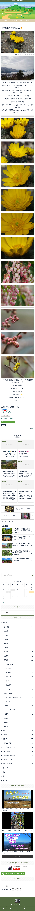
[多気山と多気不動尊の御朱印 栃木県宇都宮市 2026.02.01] (17, 799)
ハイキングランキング (7, 418)
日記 (4, 425)
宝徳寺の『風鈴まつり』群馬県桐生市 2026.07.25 (17, 830)
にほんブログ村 (6, 412)
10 (8, 592)
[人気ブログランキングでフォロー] (8, 421)
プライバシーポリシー (18, 904)
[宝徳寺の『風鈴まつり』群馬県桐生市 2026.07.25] (17, 820)
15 (31, 592)
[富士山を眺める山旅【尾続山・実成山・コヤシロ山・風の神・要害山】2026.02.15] (17, 842)
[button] (32, 575)
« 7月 (3, 602)
